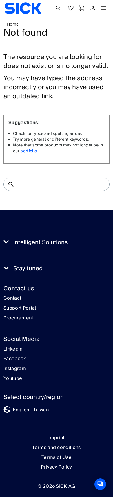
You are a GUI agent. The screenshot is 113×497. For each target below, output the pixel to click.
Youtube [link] (12, 378)
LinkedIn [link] (13, 349)
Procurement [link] (18, 318)
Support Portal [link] (19, 308)
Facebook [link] (14, 359)
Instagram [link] (14, 369)
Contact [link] (12, 298)
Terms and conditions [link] (56, 448)
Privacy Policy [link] (56, 467)
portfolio (28, 151)
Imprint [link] (56, 438)
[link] (23, 8)
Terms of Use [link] (56, 457)
